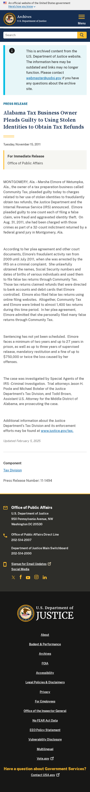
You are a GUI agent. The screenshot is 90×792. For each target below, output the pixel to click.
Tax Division (12, 470)
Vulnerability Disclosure (45, 739)
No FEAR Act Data (45, 720)
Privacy (45, 692)
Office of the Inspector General (45, 711)
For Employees (45, 701)
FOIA (45, 663)
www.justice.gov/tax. (57, 431)
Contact (43, 775)
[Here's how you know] (45, 5)
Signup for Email (28, 564)
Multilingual (45, 749)
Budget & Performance (45, 644)
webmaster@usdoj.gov (43, 78)
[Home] (25, 24)
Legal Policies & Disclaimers (45, 682)
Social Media (20, 569)
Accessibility (45, 673)
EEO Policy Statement (45, 730)
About (45, 634)
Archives (45, 653)
